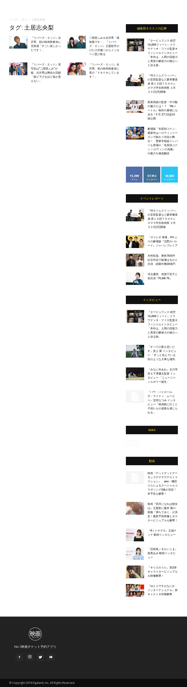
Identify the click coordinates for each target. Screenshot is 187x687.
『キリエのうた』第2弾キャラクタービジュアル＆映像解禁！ (163, 571)
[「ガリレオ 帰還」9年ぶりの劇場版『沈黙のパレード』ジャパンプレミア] (135, 241)
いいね (134, 168)
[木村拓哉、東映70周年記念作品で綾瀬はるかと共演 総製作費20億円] (135, 260)
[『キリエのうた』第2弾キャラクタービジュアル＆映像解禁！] (135, 572)
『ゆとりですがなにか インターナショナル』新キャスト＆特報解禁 (163, 590)
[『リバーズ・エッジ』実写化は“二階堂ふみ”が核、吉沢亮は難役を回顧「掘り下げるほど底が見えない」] (18, 68)
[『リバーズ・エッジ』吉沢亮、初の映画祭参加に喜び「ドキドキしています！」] (77, 68)
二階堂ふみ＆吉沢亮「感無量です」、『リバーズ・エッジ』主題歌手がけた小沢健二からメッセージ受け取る (104, 46)
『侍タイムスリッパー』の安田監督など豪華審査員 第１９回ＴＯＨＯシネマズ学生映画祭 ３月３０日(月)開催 (163, 83)
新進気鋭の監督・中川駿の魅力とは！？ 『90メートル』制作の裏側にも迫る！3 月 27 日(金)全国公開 (163, 110)
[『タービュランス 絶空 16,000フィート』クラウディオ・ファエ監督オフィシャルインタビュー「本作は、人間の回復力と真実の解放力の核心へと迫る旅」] (135, 45)
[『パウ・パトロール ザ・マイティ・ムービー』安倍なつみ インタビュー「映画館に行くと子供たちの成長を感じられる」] (135, 396)
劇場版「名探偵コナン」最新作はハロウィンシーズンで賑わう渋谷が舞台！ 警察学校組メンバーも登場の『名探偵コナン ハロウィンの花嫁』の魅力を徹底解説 (163, 141)
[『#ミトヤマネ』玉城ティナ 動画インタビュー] (135, 535)
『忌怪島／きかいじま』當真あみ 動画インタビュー (163, 553)
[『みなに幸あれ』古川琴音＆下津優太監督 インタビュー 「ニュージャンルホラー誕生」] (135, 373)
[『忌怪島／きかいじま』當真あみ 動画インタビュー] (135, 553)
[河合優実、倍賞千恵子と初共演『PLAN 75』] (135, 278)
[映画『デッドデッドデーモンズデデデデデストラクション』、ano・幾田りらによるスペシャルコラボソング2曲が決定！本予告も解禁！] (135, 477)
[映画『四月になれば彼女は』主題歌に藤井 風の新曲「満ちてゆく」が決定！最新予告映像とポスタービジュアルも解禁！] (135, 508)
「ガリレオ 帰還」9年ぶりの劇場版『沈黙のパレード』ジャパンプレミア (163, 241)
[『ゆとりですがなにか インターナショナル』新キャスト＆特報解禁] (135, 590)
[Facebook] (19, 657)
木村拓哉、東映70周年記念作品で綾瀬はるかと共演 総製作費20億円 (163, 260)
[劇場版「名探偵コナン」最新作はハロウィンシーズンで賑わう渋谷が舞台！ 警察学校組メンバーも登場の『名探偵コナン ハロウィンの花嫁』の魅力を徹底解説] (135, 133)
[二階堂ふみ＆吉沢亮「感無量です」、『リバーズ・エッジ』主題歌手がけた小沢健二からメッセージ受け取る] (77, 42)
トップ (13, 19)
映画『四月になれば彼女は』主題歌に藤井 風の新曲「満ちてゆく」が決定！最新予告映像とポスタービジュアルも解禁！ (163, 512)
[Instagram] (30, 657)
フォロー (152, 168)
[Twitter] (40, 657)
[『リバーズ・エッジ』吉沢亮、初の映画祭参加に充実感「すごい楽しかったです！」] (18, 42)
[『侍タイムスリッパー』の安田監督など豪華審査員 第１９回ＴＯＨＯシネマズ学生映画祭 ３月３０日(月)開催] (135, 79)
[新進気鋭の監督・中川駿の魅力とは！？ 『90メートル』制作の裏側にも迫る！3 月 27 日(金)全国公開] (135, 106)
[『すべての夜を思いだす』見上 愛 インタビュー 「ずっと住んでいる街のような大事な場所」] (135, 351)
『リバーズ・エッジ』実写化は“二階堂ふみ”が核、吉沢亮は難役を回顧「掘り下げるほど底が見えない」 (46, 73)
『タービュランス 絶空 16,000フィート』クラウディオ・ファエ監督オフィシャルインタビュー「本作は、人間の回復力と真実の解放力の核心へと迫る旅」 (163, 53)
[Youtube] (51, 657)
